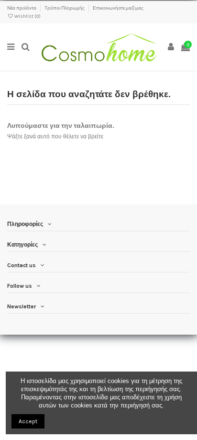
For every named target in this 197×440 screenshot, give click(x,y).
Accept (28, 421)
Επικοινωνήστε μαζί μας (118, 8)
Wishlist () (27, 16)
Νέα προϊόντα (22, 8)
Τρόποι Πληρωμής (65, 8)
